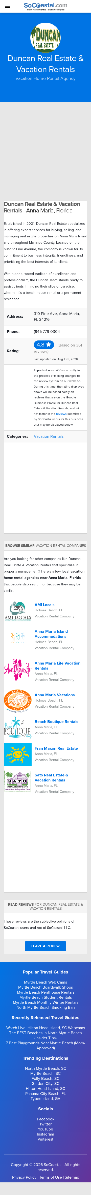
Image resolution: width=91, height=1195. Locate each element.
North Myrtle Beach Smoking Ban (45, 1007)
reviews (61, 414)
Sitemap (72, 1177)
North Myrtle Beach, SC (45, 1068)
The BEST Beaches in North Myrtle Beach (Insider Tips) (45, 1035)
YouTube (45, 1129)
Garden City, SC (45, 1083)
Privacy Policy (24, 1177)
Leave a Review (45, 946)
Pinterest (45, 1139)
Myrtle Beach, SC (45, 1073)
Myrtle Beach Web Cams (45, 982)
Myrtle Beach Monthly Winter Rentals (45, 1002)
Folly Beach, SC (45, 1078)
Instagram (45, 1134)
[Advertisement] (45, 150)
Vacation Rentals (48, 436)
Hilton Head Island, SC (45, 1088)
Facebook (45, 1119)
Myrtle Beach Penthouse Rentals (45, 992)
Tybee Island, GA (45, 1098)
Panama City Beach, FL (45, 1093)
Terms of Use (50, 1177)
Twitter (45, 1124)
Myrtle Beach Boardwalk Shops (45, 987)
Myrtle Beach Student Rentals (45, 997)
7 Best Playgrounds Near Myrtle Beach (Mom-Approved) (45, 1046)
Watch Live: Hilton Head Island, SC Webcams (45, 1027)
